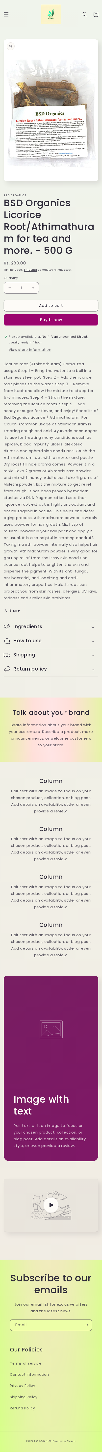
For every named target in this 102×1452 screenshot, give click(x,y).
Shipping (30, 270)
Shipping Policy (24, 1397)
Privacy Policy (22, 1385)
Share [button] (14, 610)
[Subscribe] (86, 1325)
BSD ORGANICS (42, 1441)
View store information (30, 349)
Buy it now (51, 319)
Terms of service (26, 1363)
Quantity (11, 278)
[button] (6, 14)
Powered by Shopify (64, 1441)
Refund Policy (22, 1408)
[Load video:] (51, 1205)
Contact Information (29, 1374)
